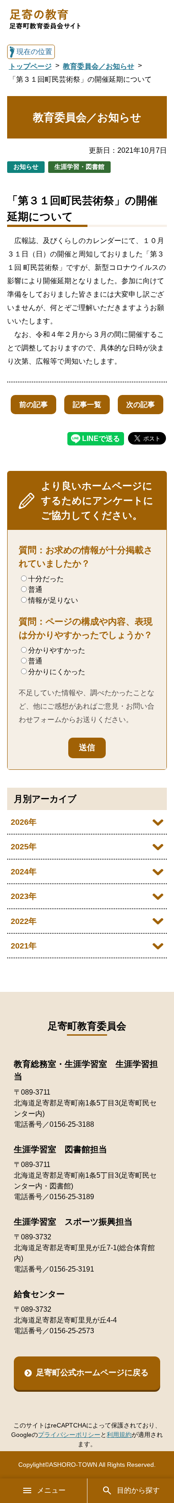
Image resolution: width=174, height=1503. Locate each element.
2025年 (24, 846)
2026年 (24, 822)
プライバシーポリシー (69, 1434)
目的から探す (138, 1490)
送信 (87, 747)
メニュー (51, 1490)
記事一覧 (87, 404)
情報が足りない (53, 600)
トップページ (30, 66)
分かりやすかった (56, 650)
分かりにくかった (56, 672)
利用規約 (119, 1434)
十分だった (46, 579)
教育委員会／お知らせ (98, 66)
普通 (35, 589)
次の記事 (140, 404)
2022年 (24, 921)
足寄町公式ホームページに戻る (92, 1372)
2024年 (24, 871)
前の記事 (33, 404)
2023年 (24, 896)
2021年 (24, 945)
